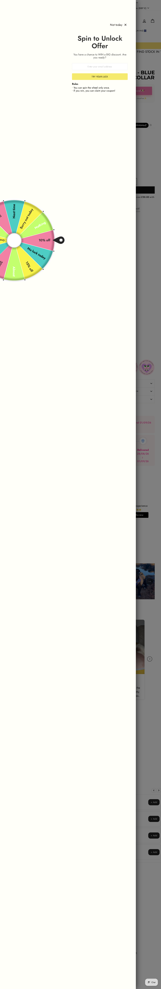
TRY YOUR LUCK (100, 76)
